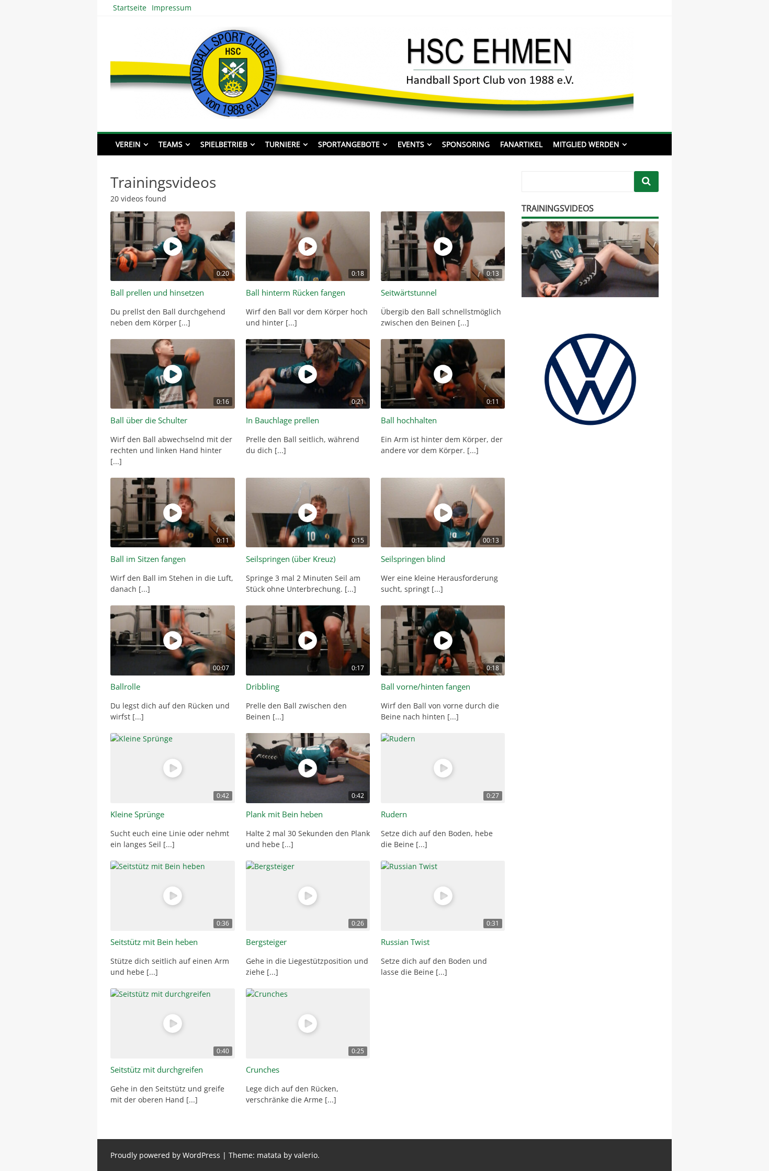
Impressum (171, 8)
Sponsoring (466, 144)
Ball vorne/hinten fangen (425, 686)
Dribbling (262, 686)
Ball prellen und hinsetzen (157, 292)
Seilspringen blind (413, 559)
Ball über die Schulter (148, 420)
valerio (306, 1155)
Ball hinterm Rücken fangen (295, 292)
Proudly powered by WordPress (165, 1155)
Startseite (129, 8)
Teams (171, 144)
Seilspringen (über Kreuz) (290, 559)
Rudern (394, 814)
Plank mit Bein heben (284, 814)
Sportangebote (349, 144)
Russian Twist (405, 942)
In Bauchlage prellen (282, 420)
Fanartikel (521, 144)
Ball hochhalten (409, 420)
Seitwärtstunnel (409, 292)
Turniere (282, 144)
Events (411, 144)
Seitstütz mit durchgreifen (156, 1069)
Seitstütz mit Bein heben (154, 942)
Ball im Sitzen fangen (148, 559)
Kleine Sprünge (137, 814)
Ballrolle (125, 686)
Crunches (262, 1069)
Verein (128, 144)
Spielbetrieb (223, 144)
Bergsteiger (266, 942)
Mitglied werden (586, 144)
